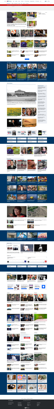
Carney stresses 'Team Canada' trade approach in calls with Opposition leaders (13, 322)
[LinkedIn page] (12, 400)
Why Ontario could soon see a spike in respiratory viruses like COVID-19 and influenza (29, 51)
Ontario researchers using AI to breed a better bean (41, 191)
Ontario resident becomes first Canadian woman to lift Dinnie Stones (32, 182)
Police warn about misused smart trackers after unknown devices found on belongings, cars (21, 201)
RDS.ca (37, 405)
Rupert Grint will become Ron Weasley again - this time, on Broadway (28, 344)
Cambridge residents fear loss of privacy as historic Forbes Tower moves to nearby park (42, 201)
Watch (19, 1)
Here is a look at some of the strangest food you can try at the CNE (31, 281)
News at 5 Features (10, 138)
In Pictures (22, 1)
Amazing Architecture (41, 266)
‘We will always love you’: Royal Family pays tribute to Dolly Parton (22, 170)
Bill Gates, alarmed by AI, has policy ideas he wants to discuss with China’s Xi (13, 342)
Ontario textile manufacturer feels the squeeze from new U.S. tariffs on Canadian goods (40, 48)
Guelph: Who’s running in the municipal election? (30, 238)
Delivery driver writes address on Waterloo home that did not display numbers (11, 183)
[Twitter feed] (8, 400)
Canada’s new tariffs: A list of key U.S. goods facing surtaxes (27, 252)
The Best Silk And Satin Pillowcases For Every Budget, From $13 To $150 (42, 381)
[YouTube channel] (11, 400)
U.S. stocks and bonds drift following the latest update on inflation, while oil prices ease (26, 322)
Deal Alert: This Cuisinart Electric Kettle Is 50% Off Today (42, 390)
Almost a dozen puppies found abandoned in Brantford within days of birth (31, 192)
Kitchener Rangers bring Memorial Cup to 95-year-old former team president (42, 55)
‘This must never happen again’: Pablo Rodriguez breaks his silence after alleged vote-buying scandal (20, 220)
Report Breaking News (41, 141)
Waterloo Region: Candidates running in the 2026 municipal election (11, 238)
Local (13, 1)
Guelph (19, 3)
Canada (16, 1)
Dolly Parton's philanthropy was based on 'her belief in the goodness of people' (29, 348)
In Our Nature (9, 266)
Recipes (19, 141)
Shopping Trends (32, 1)
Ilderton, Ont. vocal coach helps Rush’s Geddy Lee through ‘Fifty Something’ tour (27, 302)
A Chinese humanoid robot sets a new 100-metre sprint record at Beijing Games (15, 345)
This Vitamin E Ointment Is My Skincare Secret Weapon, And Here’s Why (21, 390)
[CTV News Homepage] (9, 1)
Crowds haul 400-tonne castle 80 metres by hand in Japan (21, 70)
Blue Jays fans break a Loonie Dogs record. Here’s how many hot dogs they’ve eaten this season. (43, 51)
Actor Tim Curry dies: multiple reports (25, 341)
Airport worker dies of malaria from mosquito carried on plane (39, 322)
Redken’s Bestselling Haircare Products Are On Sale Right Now (22, 380)
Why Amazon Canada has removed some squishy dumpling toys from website (27, 48)
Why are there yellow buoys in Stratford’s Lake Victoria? (31, 200)
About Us (22, 398)
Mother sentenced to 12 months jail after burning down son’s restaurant (11, 191)
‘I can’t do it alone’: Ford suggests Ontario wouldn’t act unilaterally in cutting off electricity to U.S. (31, 19)
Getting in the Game (40, 138)
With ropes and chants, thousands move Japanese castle (40, 342)
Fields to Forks (19, 266)
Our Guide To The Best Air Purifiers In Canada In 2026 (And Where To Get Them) (12, 381)
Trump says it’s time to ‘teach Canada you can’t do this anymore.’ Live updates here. (13, 37)
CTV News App (28, 398)
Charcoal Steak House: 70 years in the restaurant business (21, 102)
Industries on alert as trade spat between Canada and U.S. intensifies (11, 79)
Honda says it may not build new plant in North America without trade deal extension (26, 362)
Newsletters (31, 398)
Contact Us (25, 398)
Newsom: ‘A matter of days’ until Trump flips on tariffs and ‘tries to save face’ (11, 171)
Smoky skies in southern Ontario (26, 127)
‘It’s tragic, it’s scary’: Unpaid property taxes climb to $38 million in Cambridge (11, 201)
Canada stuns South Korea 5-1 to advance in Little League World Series (15, 365)
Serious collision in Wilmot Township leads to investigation (29, 54)
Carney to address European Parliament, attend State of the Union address (15, 329)
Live (40, 1)
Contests (24, 3)
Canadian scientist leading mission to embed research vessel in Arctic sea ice (16, 349)
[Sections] (5, 1)
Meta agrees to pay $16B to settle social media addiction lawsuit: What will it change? (32, 70)
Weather (13, 3)
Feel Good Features (10, 141)
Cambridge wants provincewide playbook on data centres (11, 70)
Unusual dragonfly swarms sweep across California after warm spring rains (43, 368)
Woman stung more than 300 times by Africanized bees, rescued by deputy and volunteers (43, 328)
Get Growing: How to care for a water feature (32, 79)
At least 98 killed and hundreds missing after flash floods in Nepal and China (40, 362)
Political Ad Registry (20, 405)
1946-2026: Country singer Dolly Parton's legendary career (40, 252)
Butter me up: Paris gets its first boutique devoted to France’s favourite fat (42, 348)
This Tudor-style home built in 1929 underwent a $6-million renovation (11, 281)
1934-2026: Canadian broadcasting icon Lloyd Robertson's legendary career (14, 128)
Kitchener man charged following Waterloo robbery (15, 54)
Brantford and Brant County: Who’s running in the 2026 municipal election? (42, 239)
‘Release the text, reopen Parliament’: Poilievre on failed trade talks (16, 325)
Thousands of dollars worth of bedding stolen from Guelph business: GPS (13, 302)
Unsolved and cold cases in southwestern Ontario (28, 116)
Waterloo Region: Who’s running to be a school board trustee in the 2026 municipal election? (22, 239)
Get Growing (19, 138)
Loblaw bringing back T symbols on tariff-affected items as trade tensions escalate (40, 37)
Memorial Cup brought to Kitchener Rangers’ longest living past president (42, 79)
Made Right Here (30, 141)
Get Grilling (29, 266)
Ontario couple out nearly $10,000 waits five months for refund (27, 155)
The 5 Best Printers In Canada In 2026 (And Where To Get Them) (32, 390)
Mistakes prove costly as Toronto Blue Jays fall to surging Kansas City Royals (13, 362)
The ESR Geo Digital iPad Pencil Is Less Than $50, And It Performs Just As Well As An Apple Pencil (32, 381)
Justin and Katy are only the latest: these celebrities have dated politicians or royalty (42, 281)
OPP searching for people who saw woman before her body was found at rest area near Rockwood (22, 192)
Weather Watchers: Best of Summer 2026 (12, 116)
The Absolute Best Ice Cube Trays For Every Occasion (12, 390)
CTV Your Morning (27, 1)
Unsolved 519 (29, 138)
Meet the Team (16, 3)
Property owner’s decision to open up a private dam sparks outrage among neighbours (22, 183)
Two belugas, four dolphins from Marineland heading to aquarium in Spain (16, 51)
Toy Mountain (27, 3)
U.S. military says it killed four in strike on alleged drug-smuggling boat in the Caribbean (40, 220)
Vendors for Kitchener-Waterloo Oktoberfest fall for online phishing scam (42, 183)
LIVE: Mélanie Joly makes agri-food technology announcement (21, 79)
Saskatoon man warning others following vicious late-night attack (31, 170)
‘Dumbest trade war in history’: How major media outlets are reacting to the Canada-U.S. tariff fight (13, 252)
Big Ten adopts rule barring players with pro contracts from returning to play (16, 368)
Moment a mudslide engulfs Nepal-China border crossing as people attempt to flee (42, 70)
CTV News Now (37, 1)
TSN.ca (28, 405)
